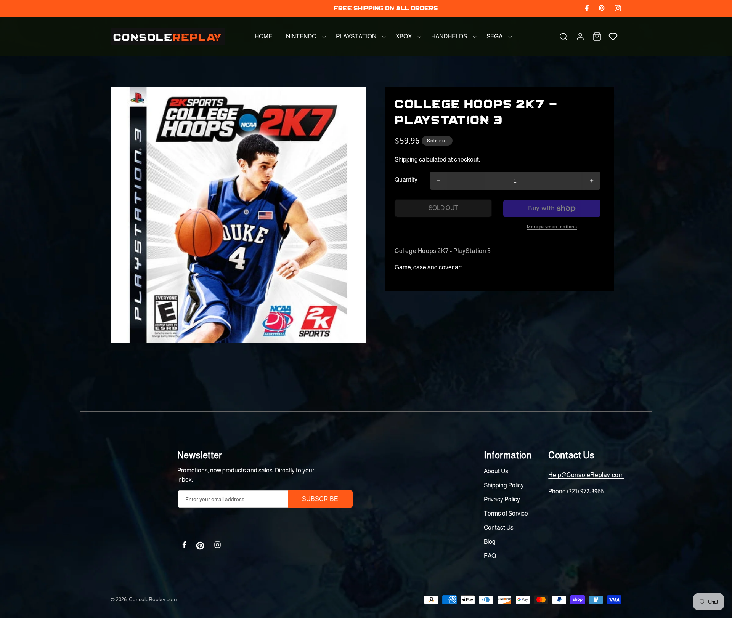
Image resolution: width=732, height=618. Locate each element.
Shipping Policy (504, 485)
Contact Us (499, 527)
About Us (496, 471)
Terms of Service (506, 513)
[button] (304, 36)
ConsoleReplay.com (153, 599)
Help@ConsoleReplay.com (586, 475)
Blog (490, 541)
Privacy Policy (502, 499)
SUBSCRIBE (320, 499)
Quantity (406, 179)
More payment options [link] (552, 226)
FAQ (490, 555)
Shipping (406, 159)
